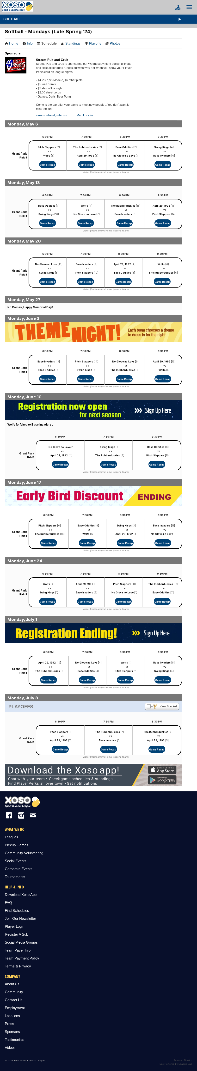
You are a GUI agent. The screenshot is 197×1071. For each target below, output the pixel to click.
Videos (10, 1047)
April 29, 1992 (85, 155)
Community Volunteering (24, 853)
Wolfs (46, 155)
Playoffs (95, 43)
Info (30, 43)
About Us (12, 984)
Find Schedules (17, 910)
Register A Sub (16, 934)
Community (14, 992)
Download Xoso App (21, 895)
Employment (15, 1008)
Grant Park (19, 153)
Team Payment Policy (22, 958)
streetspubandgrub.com (51, 115)
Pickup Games (16, 845)
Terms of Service (183, 1060)
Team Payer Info (18, 950)
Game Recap (47, 164)
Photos (115, 43)
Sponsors (12, 1032)
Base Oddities (124, 147)
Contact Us (14, 1000)
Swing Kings (161, 147)
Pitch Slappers (47, 147)
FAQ (8, 902)
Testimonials (14, 1040)
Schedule (49, 43)
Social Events (15, 861)
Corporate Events (18, 869)
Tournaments (15, 877)
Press (9, 1024)
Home (13, 43)
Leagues (11, 837)
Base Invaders (162, 155)
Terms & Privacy (18, 966)
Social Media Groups (21, 942)
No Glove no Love (124, 155)
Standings (72, 43)
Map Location (85, 115)
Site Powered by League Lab (176, 1064)
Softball (12, 19)
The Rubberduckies (85, 147)
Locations (12, 1016)
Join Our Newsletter (20, 918)
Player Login (14, 926)
